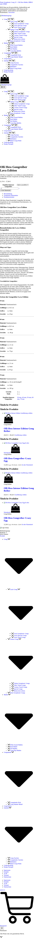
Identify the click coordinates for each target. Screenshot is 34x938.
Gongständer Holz (15, 55)
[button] (9, 19)
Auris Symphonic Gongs (21, 23)
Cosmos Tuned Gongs (20, 35)
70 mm (22, 399)
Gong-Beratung (8, 70)
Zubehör (6, 61)
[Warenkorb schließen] (2, 928)
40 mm (24, 397)
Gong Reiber (8, 58)
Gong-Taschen (14, 63)
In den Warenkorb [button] (27, 465)
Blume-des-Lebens (19, 39)
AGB (5, 873)
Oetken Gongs (14, 29)
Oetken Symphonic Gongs (22, 31)
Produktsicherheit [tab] (9, 197)
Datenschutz (7, 877)
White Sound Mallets (16, 45)
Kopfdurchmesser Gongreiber (8, 185)
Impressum (7, 870)
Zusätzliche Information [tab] (11, 195)
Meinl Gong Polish (15, 68)
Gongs (6, 19)
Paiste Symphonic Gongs (17, 41)
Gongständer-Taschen (16, 64)
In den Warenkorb (5, 190)
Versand (6, 875)
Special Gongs (18, 37)
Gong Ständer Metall (16, 57)
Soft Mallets (13, 49)
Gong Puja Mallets (15, 51)
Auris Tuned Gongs (20, 27)
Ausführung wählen (21, 435)
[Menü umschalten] (12, 19)
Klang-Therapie (8, 72)
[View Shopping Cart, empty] (17, 79)
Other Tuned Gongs (20, 33)
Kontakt (2, 536)
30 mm (19, 397)
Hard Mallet (13, 47)
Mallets (6, 43)
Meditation (13, 66)
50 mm (29, 397)
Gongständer (7, 53)
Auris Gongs (14, 21)
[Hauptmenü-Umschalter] (3, 87)
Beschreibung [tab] (8, 194)
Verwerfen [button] (11, 12)
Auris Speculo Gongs (20, 25)
